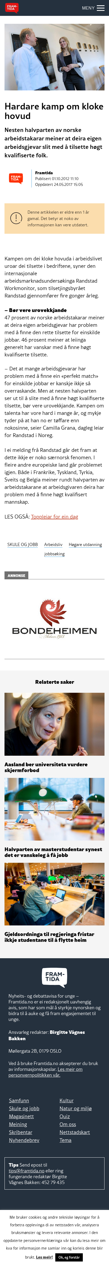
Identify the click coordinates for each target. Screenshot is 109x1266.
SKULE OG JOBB (22, 544)
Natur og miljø (76, 1108)
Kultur (67, 1100)
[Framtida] (11, 8)
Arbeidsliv (53, 544)
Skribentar (20, 1132)
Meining (18, 1124)
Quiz (65, 1116)
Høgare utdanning (85, 544)
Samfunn (19, 1100)
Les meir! (44, 1257)
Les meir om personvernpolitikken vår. (45, 1072)
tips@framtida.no (26, 1170)
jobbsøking (54, 554)
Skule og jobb (24, 1108)
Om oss (68, 1124)
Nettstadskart (75, 1132)
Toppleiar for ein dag (54, 516)
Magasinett (21, 1116)
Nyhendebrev (24, 1140)
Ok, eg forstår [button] (69, 1257)
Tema (65, 1140)
